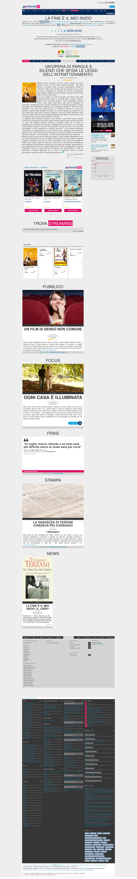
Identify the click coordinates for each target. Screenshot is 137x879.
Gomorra (100, 833)
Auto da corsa (88, 849)
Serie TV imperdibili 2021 (29, 754)
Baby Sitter (104, 842)
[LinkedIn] (58, 31)
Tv (66, 865)
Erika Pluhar (74, 21)
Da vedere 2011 (44, 21)
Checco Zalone (88, 842)
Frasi (103, 61)
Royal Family (88, 844)
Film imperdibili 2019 (28, 721)
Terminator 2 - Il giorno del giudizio (72, 737)
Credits (25, 870)
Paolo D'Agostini (28, 684)
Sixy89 (25, 661)
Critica (49, 61)
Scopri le (53, 352)
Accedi (112, 6)
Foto (95, 61)
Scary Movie (93, 833)
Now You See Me (89, 835)
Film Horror (25, 773)
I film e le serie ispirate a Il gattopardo (94, 840)
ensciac (26, 657)
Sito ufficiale (73, 655)
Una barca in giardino (72, 202)
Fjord (45, 753)
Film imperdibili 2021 (28, 716)
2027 (24, 703)
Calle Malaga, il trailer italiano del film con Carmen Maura (98, 797)
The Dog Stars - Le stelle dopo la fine (73, 706)
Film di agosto (26, 733)
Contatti (30, 870)
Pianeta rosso (88, 737)
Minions (87, 833)
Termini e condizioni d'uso (54, 870)
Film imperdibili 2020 (28, 718)
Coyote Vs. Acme (68, 745)
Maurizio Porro (28, 672)
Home (24, 865)
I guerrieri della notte (90, 775)
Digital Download (85, 44)
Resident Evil (47, 740)
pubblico (93, 25)
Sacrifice (90, 723)
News (41, 61)
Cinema (29, 865)
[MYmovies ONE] (73, 167)
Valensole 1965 (47, 715)
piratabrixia (27, 659)
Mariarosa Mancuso (29, 685)
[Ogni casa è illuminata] (53, 391)
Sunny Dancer (67, 747)
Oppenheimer (97, 842)
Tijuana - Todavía (48, 780)
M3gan (96, 835)
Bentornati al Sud (48, 755)
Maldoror (46, 712)
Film (40, 865)
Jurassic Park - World (108, 844)
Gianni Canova (28, 670)
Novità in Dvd (26, 738)
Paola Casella (27, 677)
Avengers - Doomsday (49, 734)
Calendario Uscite (47, 865)
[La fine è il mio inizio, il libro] (37, 601)
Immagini (72, 646)
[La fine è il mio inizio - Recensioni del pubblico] (53, 324)
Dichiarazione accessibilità (77, 870)
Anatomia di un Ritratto (49, 789)
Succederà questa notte (49, 765)
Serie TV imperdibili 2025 (29, 744)
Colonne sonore (93, 865)
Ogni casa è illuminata (53, 643)
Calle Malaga (47, 743)
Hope (45, 750)
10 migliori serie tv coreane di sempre (32, 762)
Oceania (45, 703)
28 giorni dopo (106, 833)
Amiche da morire (89, 750)
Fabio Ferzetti (27, 665)
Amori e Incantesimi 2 (49, 748)
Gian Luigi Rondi (28, 669)
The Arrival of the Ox (48, 792)
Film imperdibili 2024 (28, 708)
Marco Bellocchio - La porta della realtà (73, 732)
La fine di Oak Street (92, 713)
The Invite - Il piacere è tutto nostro (52, 726)
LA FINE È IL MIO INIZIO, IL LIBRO (37, 607)
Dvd (64, 865)
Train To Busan (67, 742)
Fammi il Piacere (68, 764)
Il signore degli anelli (90, 858)
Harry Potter (97, 851)
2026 (27, 703)
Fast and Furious (99, 854)
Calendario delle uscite (49, 720)
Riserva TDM (65, 870)
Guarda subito (33, 210)
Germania (58, 23)
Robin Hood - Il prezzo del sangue (96, 716)
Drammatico (49, 23)
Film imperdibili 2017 (28, 726)
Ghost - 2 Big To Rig (68, 720)
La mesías (28, 202)
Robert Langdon (89, 851)
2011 (67, 23)
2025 (30, 703)
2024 (34, 703)
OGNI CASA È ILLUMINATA (53, 397)
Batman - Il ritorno (89, 758)
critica (88, 25)
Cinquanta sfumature (90, 847)
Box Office (71, 865)
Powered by (75, 231)
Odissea (89, 706)
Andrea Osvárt (84, 21)
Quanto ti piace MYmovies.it (29, 698)
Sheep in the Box (68, 730)
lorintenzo (26, 649)
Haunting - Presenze (89, 762)
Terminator (101, 860)
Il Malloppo (66, 756)
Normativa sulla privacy (39, 870)
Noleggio (74, 44)
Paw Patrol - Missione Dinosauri (71, 784)
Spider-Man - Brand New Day (94, 708)
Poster (88, 61)
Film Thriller (26, 770)
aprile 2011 (102, 23)
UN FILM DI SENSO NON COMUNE (53, 328)
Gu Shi (45, 778)
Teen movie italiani (89, 854)
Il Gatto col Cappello (48, 758)
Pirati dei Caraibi (100, 847)
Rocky (106, 860)
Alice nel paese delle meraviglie (103, 858)
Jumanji (86, 754)
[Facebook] (52, 31)
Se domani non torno (48, 763)
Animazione (25, 775)
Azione (24, 778)
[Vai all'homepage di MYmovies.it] (31, 8)
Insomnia (87, 745)
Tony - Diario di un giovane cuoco (72, 725)
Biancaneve (107, 840)
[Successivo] (80, 263)
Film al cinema (26, 731)
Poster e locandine (75, 644)
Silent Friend (67, 759)
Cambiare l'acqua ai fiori (49, 760)
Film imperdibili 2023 (28, 711)
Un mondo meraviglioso (69, 761)
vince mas (26, 647)
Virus (94, 849)
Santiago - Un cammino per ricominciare (53, 731)
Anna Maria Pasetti (29, 679)
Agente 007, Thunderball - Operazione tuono (95, 741)
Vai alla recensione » (50, 350)
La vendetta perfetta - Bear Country (72, 711)
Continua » (49, 624)
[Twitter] (55, 31)
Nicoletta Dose (28, 643)
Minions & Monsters (92, 718)
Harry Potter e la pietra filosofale (71, 708)
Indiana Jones (100, 849)
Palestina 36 (46, 745)
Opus (104, 838)
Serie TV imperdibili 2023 (29, 749)
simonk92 (26, 652)
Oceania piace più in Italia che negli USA (94, 788)
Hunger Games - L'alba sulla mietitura (52, 729)
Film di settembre (27, 736)
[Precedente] (25, 263)
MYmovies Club (102, 865)
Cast (33, 61)
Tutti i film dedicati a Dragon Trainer (93, 838)
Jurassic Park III (88, 771)
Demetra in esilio (48, 783)
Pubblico (56, 61)
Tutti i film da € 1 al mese (35, 167)
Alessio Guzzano (28, 682)
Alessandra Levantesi (29, 667)
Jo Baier (30, 21)
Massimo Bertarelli (29, 680)
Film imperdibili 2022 (28, 713)
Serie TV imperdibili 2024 (29, 747)
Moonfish (46, 775)
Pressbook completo (75, 648)
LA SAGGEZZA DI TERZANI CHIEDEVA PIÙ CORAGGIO (53, 523)
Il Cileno (66, 727)
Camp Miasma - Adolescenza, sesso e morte (98, 721)
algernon (26, 656)
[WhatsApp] (61, 31)
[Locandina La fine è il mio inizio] (29, 102)
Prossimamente (79, 865)
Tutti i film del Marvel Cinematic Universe (94, 856)
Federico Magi (27, 674)
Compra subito (80, 46)
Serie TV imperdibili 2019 (29, 759)
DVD (73, 46)
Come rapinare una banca (70, 766)
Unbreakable (108, 849)
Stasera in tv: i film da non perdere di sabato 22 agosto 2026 (99, 790)
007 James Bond (109, 847)
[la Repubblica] (106, 3)
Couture (66, 717)
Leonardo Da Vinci (97, 844)
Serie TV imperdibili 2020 (29, 757)
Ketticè (65, 769)
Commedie (25, 768)
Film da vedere (26, 728)
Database (35, 865)
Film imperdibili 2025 (28, 706)
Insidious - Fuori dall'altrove (50, 706)
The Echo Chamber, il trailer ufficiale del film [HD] (96, 817)
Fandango (25, 25)
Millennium (103, 851)
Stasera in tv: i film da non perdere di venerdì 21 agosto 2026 (99, 815)
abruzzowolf (27, 654)
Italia (63, 23)
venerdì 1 (95, 23)
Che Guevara (94, 860)
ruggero (26, 651)
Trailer (80, 61)
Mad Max (87, 860)
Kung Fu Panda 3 (89, 779)
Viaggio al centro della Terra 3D (92, 733)
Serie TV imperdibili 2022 (29, 752)
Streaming (111, 61)
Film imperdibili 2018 (28, 723)
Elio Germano (65, 21)
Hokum (90, 726)
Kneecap (47, 202)
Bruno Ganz (56, 21)
